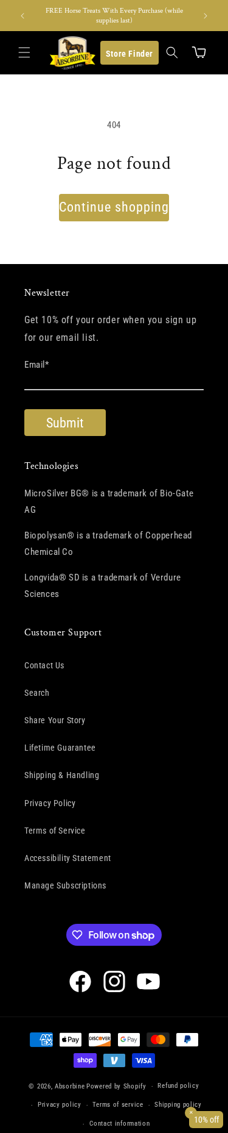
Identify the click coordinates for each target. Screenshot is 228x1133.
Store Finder (129, 54)
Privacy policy (59, 1105)
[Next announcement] (205, 15)
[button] (24, 52)
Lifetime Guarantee (60, 747)
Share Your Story (55, 720)
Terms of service (117, 1105)
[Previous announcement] (22, 15)
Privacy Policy (49, 803)
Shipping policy (178, 1105)
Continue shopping (114, 207)
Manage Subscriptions (65, 885)
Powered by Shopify (116, 1086)
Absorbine (70, 1086)
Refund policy (178, 1086)
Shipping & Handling (61, 775)
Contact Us (44, 665)
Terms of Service (55, 830)
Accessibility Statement (67, 858)
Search (37, 693)
